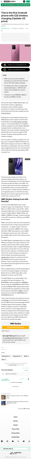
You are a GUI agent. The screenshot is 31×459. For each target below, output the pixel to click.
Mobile (3, 9)
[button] (15, 1)
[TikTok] (29, 441)
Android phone (6, 113)
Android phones (17, 356)
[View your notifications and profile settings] (28, 378)
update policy (5, 257)
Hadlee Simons (6, 28)
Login (28, 1)
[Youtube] (13, 441)
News (2, 347)
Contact (15, 421)
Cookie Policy (15, 437)
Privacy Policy (16, 433)
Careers (15, 425)
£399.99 (24, 282)
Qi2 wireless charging (20, 122)
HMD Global (3, 349)
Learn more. (26, 7)
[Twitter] (18, 441)
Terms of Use (15, 429)
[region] (15, 388)
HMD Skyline (15, 324)
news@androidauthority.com (13, 338)
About (15, 417)
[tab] (5, 379)
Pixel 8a (6, 300)
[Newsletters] (23, 441)
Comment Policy (13, 365)
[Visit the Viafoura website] (26, 408)
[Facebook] (2, 441)
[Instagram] (7, 441)
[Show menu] (1, 1)
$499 (20, 291)
